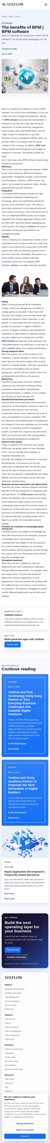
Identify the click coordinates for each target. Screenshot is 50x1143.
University (9, 1083)
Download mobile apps (14, 1069)
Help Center (9, 1079)
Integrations (9, 1053)
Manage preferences (25, 1123)
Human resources (12, 1027)
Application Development (14, 989)
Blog (10, 16)
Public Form (9, 1009)
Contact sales (12, 644)
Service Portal (10, 1005)
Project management (13, 1031)
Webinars (8, 1091)
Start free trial (13, 950)
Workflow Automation (13, 993)
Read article (13, 749)
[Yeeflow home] (13, 4)
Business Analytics (12, 1001)
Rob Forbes (9, 894)
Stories (18, 16)
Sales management (12, 1035)
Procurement (10, 1019)
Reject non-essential (25, 1130)
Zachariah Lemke (9, 49)
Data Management (12, 997)
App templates (10, 1065)
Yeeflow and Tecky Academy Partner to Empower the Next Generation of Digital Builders (23, 785)
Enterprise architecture (14, 1049)
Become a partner (12, 1061)
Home (4, 16)
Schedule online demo (16, 957)
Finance (8, 1023)
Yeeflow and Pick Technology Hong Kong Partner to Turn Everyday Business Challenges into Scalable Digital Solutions (25, 703)
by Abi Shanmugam (17, 744)
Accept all (25, 1136)
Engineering (9, 1039)
